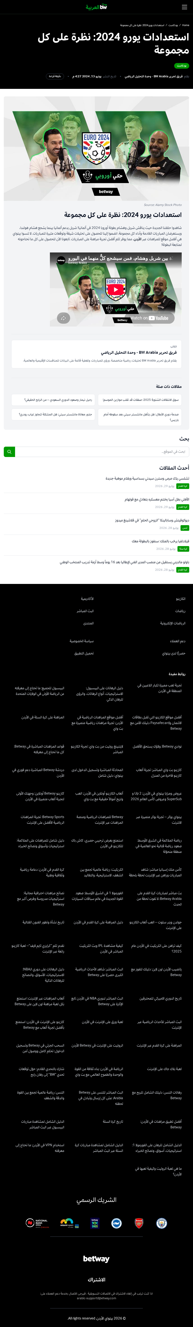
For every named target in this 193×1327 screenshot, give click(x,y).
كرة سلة (183, 548)
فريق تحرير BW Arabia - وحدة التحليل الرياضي (154, 76)
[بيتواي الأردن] (96, 7)
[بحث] (9, 452)
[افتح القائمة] (184, 7)
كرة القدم (182, 486)
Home (185, 25)
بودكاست (173, 25)
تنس (184, 528)
